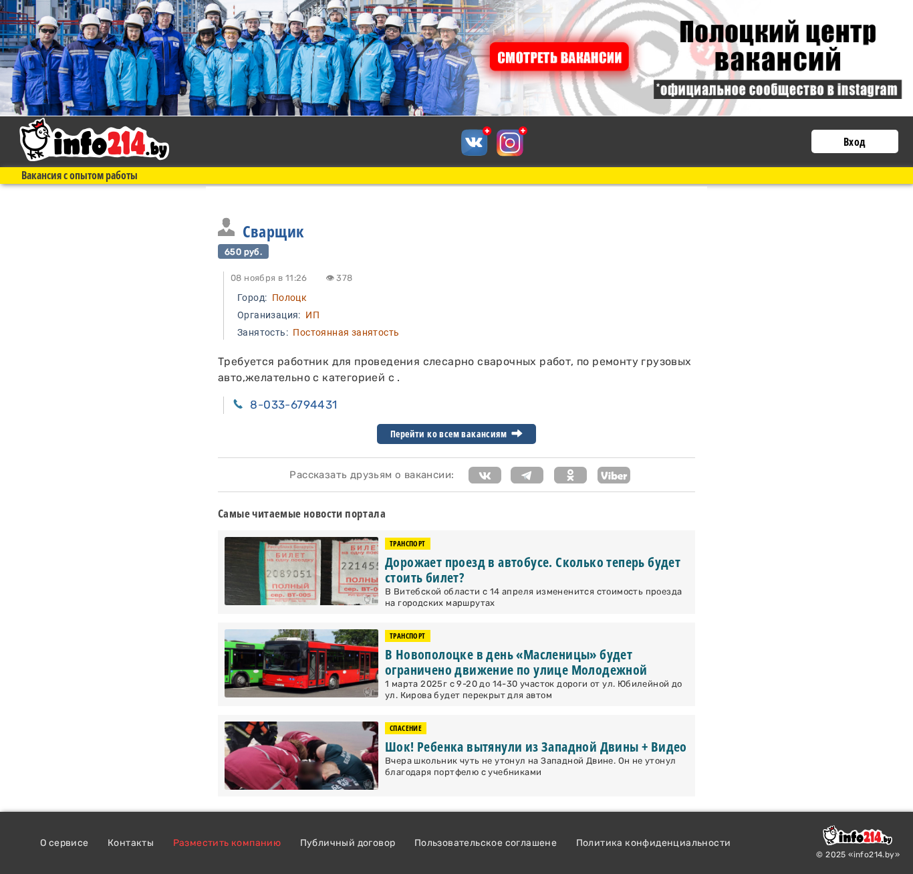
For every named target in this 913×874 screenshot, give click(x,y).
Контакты (131, 843)
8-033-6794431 (293, 404)
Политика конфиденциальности (653, 843)
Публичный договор (348, 843)
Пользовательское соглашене (485, 843)
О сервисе (64, 843)
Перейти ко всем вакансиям (449, 434)
